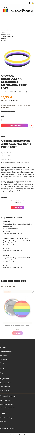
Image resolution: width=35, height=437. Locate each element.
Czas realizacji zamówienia (8, 408)
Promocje (3, 40)
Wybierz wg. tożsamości (7, 36)
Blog (1, 373)
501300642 (6, 231)
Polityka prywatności (6, 351)
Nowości (3, 38)
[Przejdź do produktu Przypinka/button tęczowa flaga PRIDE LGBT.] (17, 307)
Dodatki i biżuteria (6, 30)
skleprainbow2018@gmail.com (12, 233)
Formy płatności (5, 400)
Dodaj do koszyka (15, 125)
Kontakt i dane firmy (6, 418)
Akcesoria (4, 28)
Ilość (2, 116)
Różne (3, 26)
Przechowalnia (4, 390)
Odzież (3, 32)
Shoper (12, 428)
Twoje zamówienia (5, 383)
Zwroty (2, 363)
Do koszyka (17, 333)
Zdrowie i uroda (5, 34)
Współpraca (3, 421)
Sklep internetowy (16, 434)
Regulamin (3, 359)
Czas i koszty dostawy (6, 404)
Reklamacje (3, 355)
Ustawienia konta (5, 386)
